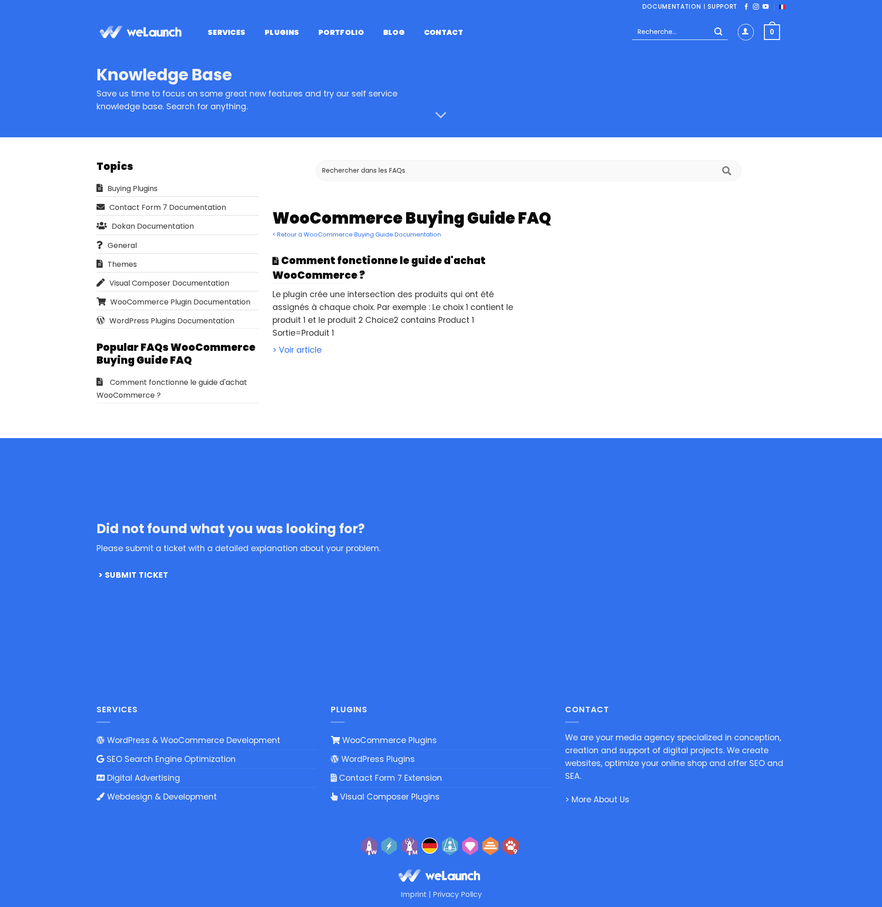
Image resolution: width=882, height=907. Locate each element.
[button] (746, 32)
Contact (443, 32)
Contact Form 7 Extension (389, 777)
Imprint (414, 894)
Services (227, 32)
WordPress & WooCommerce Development (192, 740)
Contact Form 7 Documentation (167, 207)
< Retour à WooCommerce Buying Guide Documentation (356, 234)
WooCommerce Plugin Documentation (180, 302)
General (122, 245)
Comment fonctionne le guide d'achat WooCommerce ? (171, 388)
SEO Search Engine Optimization (170, 759)
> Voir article (297, 349)
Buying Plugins (132, 188)
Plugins (282, 32)
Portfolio (341, 32)
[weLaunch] (142, 32)
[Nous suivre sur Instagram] (756, 7)
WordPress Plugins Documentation (171, 320)
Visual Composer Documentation (169, 283)
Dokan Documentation (153, 226)
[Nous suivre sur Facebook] (746, 7)
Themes (122, 264)
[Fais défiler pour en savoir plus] (441, 115)
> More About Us (597, 799)
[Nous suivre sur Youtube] (766, 7)
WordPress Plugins (377, 759)
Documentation (671, 6)
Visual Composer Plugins (389, 796)
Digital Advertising (142, 777)
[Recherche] (718, 32)
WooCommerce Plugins (388, 740)
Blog (394, 32)
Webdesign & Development (161, 796)
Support (722, 6)
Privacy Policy (457, 894)
